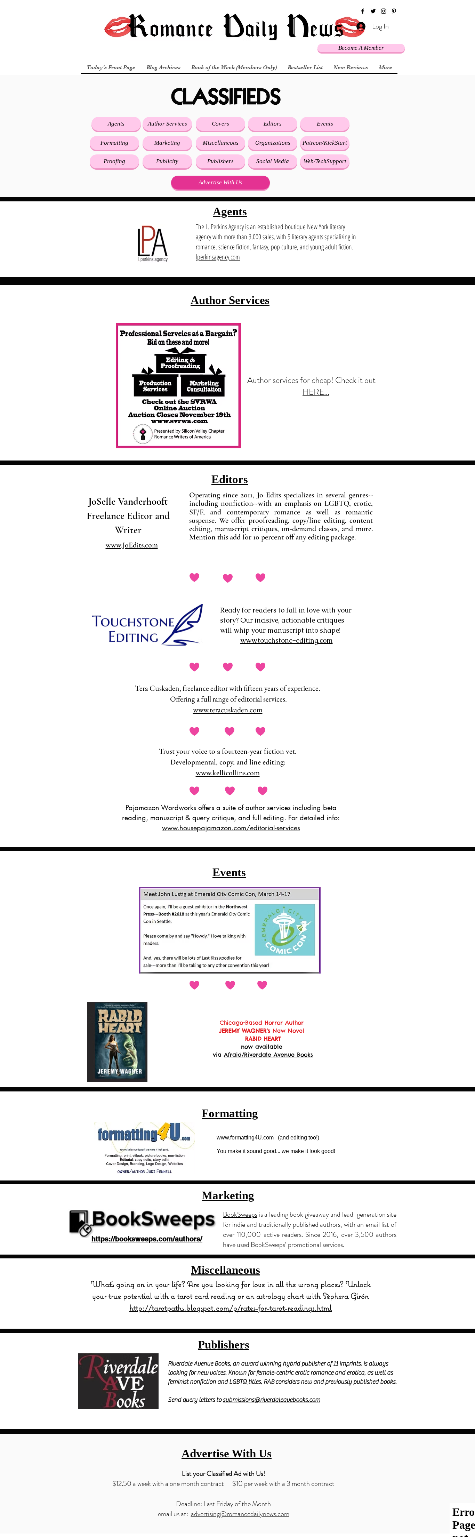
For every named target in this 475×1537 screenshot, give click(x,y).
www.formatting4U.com (245, 1137)
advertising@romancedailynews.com (240, 1514)
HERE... (316, 392)
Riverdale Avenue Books (199, 1363)
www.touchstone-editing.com (286, 640)
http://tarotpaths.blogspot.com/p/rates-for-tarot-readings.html (230, 1307)
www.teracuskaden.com (228, 710)
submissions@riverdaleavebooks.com (271, 1399)
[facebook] (362, 11)
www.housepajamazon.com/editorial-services (231, 827)
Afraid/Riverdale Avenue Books (268, 1054)
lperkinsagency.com (218, 257)
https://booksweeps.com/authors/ (146, 1239)
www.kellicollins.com (228, 772)
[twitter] (373, 11)
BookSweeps (240, 1214)
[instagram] (383, 11)
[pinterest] (394, 11)
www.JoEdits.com (132, 545)
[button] (220, 124)
